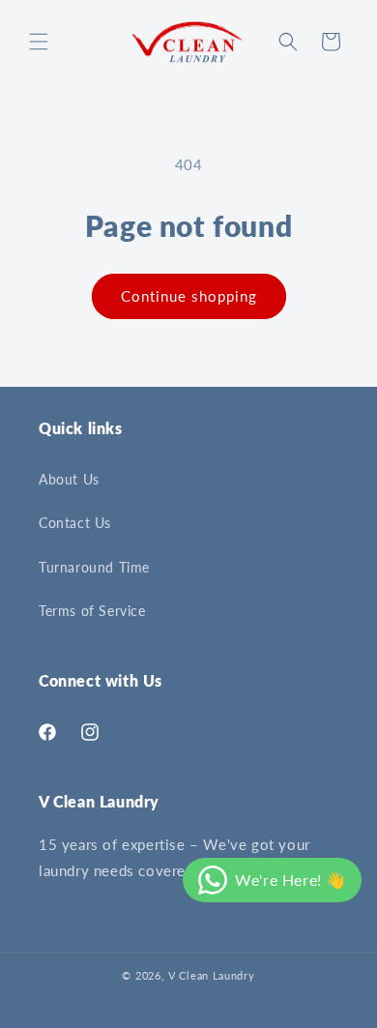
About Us (69, 479)
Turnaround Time (94, 567)
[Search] (288, 41)
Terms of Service (92, 610)
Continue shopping (189, 296)
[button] (38, 41)
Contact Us (75, 522)
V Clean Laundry (211, 975)
